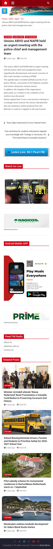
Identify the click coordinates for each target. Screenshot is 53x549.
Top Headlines (30, 37)
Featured (8, 37)
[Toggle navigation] (12, 3)
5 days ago (10, 405)
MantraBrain (45, 545)
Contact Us (9, 350)
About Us (8, 342)
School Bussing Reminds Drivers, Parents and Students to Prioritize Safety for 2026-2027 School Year (26, 441)
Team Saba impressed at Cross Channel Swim (26, 123)
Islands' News (18, 37)
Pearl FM (23, 58)
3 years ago (10, 58)
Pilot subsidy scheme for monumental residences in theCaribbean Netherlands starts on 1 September (25, 484)
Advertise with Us (11, 346)
